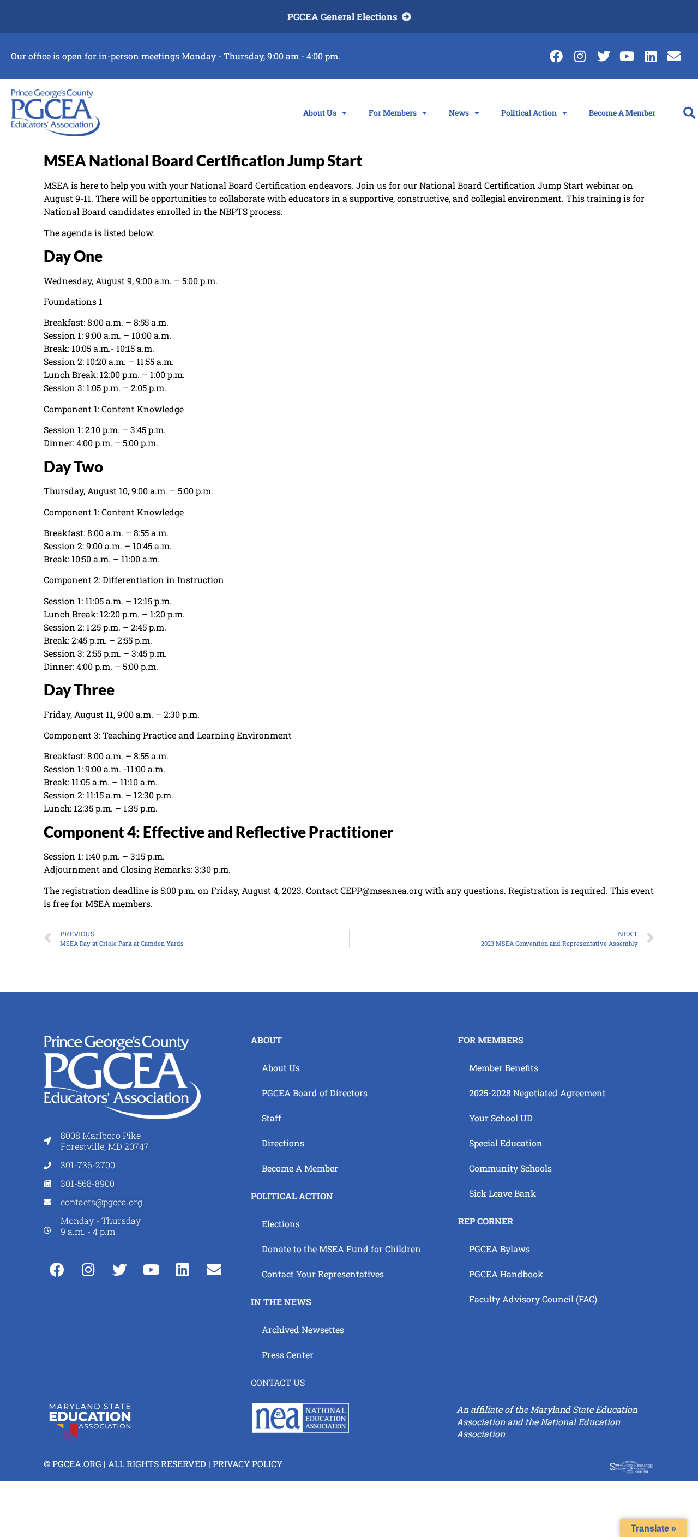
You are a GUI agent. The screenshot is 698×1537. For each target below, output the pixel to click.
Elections (281, 1223)
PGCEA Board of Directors (315, 1092)
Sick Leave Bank (502, 1193)
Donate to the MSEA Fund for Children (341, 1248)
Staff (271, 1118)
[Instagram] (580, 56)
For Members (393, 112)
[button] (689, 113)
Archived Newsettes (303, 1329)
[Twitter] (603, 56)
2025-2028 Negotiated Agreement (537, 1092)
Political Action (529, 112)
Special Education (506, 1143)
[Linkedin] (651, 56)
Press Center (288, 1354)
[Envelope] (674, 56)
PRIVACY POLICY (247, 1463)
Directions (283, 1143)
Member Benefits (503, 1067)
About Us (319, 112)
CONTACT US (278, 1382)
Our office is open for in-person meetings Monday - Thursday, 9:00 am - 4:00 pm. (175, 56)
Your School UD (501, 1118)
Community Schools (510, 1168)
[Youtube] (627, 56)
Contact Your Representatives (323, 1274)
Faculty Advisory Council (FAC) (533, 1299)
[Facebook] (556, 56)
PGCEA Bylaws (499, 1248)
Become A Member (622, 112)
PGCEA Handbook (506, 1274)
